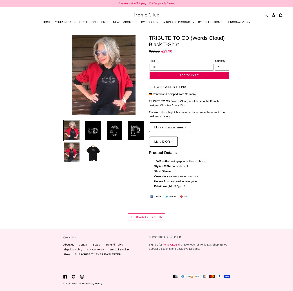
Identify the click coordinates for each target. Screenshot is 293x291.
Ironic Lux (76, 283)
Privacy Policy (95, 249)
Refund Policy (114, 244)
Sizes (66, 254)
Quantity (220, 60)
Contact (83, 244)
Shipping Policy (72, 249)
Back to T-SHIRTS (149, 217)
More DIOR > (163, 141)
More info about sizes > (170, 127)
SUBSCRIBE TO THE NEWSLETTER (98, 254)
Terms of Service (118, 249)
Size (152, 60)
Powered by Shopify (92, 283)
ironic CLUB (170, 244)
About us (68, 244)
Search (97, 244)
